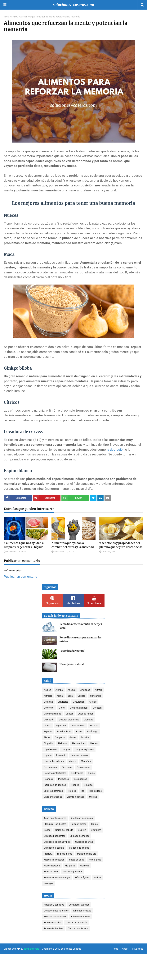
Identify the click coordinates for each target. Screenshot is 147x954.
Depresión (49, 719)
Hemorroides (79, 743)
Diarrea (47, 725)
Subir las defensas (53, 791)
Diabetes (88, 719)
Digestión (61, 725)
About (125, 948)
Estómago (92, 731)
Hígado (47, 755)
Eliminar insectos (82, 910)
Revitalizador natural (72, 651)
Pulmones (63, 779)
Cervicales (63, 702)
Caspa (47, 830)
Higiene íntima (64, 853)
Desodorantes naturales (56, 910)
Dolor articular (78, 725)
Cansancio (95, 696)
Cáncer (69, 713)
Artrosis (48, 696)
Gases (72, 737)
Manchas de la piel (86, 853)
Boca (70, 696)
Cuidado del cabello (54, 848)
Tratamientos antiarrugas (57, 877)
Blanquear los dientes (55, 824)
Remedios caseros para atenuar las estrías (81, 639)
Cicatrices (96, 830)
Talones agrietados (72, 871)
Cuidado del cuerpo (79, 848)
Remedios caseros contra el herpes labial (81, 626)
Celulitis (82, 830)
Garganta (60, 737)
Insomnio (61, 755)
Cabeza (81, 696)
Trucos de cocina (52, 922)
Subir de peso (51, 871)
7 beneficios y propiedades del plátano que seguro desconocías (120, 545)
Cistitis (92, 702)
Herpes (94, 743)
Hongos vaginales (84, 749)
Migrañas (86, 761)
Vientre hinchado (75, 797)
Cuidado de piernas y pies (57, 842)
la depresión (115, 449)
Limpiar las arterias (54, 761)
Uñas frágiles (82, 877)
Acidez (47, 690)
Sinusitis (88, 785)
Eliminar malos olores (55, 916)
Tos (82, 791)
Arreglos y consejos (54, 904)
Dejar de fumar (85, 713)
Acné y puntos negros (55, 818)
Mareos (72, 761)
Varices (97, 877)
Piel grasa (70, 865)
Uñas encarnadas (53, 797)
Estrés (79, 731)
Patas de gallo (76, 859)
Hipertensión (50, 749)
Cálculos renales (52, 713)
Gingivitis (48, 743)
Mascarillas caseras (54, 859)
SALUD (14, 16)
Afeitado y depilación (82, 818)
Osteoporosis (83, 767)
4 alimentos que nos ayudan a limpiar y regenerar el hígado (24, 545)
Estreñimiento (64, 731)
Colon (62, 707)
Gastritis (85, 737)
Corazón (97, 707)
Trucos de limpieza (53, 928)
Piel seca (84, 865)
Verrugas (48, 883)
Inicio (6, 16)
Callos (94, 824)
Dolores (94, 725)
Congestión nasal (79, 707)
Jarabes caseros (79, 755)
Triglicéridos (95, 791)
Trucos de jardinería (76, 922)
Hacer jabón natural (72, 664)
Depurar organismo (69, 719)
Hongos (66, 749)
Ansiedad (85, 690)
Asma (60, 696)
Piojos (91, 773)
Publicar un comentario (20, 576)
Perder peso (77, 773)
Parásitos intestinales (55, 773)
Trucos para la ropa (78, 928)
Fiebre (47, 737)
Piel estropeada (52, 865)
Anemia (72, 690)
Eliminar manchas (80, 916)
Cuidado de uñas (84, 842)
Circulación (79, 702)
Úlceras (93, 797)
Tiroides (72, 791)
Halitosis (62, 743)
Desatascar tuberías (79, 904)
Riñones (75, 785)
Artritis (98, 690)
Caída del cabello (64, 830)
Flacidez (48, 853)
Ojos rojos (67, 767)
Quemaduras (80, 779)
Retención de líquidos (55, 785)
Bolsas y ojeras (78, 824)
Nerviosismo (50, 767)
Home (115, 948)
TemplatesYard (31, 948)
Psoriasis (48, 779)
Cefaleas (48, 702)
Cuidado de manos (79, 836)
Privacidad (137, 948)
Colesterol (49, 707)
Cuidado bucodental (54, 836)
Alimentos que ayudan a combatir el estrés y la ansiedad (72, 545)
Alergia (59, 690)
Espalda (48, 731)
